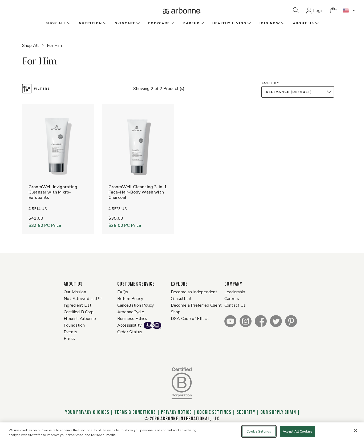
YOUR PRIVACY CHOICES (86, 412)
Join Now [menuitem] (269, 23)
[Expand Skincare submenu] (137, 23)
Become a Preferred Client (196, 305)
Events (70, 332)
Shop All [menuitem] (56, 23)
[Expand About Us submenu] (316, 23)
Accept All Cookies (297, 431)
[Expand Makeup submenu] (202, 23)
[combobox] (299, 92)
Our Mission (75, 292)
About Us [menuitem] (303, 23)
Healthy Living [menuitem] (229, 23)
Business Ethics (132, 319)
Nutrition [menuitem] (90, 23)
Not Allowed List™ (83, 299)
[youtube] (230, 320)
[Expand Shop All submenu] (68, 23)
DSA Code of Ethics (190, 319)
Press (69, 339)
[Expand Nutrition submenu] (104, 23)
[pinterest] (291, 320)
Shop (176, 312)
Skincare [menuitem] (125, 23)
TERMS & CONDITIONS (135, 412)
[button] (296, 10)
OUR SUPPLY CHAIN (278, 412)
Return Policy (130, 299)
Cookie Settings (214, 412)
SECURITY (246, 412)
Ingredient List (77, 305)
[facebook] (261, 320)
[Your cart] (333, 10)
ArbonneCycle (130, 312)
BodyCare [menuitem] (159, 23)
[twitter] (276, 320)
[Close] (355, 430)
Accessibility (129, 325)
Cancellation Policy (135, 305)
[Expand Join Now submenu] (282, 23)
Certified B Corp (79, 312)
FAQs (122, 292)
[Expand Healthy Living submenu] (248, 23)
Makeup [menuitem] (191, 23)
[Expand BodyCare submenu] (172, 23)
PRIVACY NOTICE (176, 412)
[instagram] (246, 320)
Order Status (129, 332)
